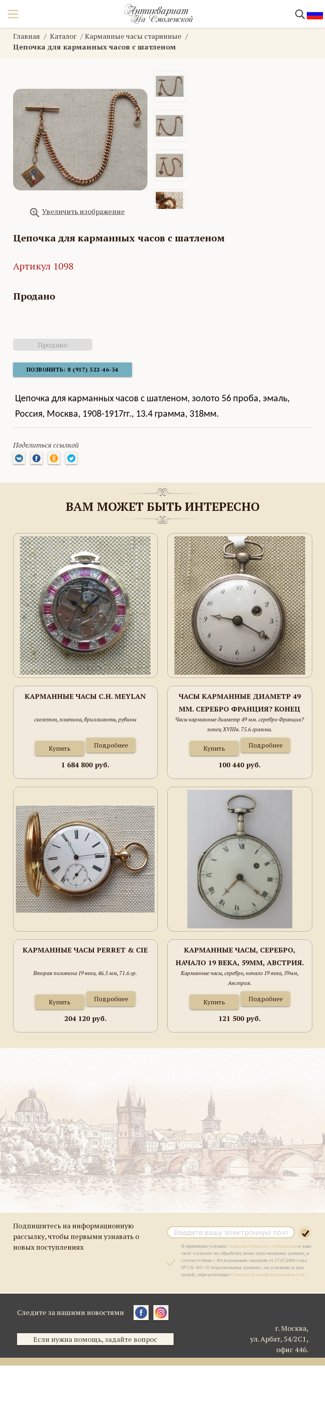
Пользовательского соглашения (262, 1246)
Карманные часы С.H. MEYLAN (85, 696)
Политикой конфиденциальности (267, 1274)
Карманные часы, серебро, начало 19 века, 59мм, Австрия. (240, 956)
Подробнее (111, 745)
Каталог (63, 36)
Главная (26, 36)
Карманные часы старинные (133, 36)
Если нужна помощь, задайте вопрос (95, 1339)
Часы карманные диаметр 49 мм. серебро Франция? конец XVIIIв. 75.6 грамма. (240, 703)
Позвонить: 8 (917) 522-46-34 (73, 369)
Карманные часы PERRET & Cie (85, 949)
